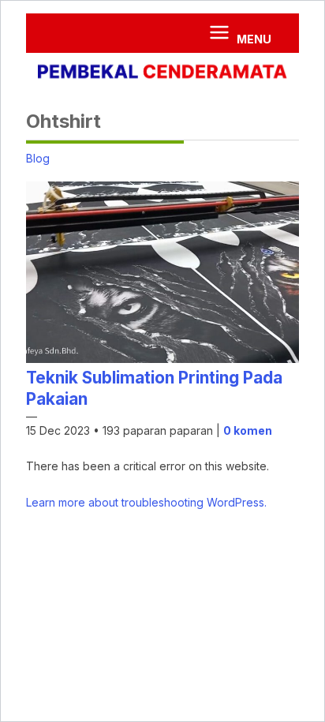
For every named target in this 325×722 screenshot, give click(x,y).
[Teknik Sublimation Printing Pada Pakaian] (162, 358)
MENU (252, 39)
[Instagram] (68, 29)
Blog (38, 158)
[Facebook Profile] (47, 33)
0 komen (247, 430)
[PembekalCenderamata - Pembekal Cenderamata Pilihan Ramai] (162, 73)
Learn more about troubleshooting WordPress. (146, 502)
